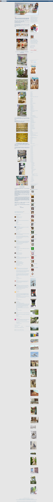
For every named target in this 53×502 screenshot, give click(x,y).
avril (32, 177)
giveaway (31, 105)
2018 (31, 154)
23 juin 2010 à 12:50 (19, 238)
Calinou (31, 98)
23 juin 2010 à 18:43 (19, 278)
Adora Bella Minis (33, 250)
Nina (30, 123)
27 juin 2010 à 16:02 (19, 323)
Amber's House (32, 210)
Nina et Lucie (31, 126)
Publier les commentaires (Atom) (20, 327)
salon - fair (21, 212)
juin (32, 168)
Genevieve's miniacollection (26, 3)
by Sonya (17, 219)
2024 (31, 148)
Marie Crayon (31, 118)
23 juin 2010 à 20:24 (19, 282)
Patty (16, 284)
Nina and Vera (31, 125)
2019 (31, 153)
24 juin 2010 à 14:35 (19, 316)
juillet (32, 167)
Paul (30, 130)
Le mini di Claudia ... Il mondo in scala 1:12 (34, 268)
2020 (31, 152)
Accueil (22, 326)
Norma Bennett (17, 232)
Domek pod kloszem (33, 259)
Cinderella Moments (33, 185)
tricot (31, 140)
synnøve (17, 301)
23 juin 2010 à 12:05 (19, 224)
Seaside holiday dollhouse (33, 137)
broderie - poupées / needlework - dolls (34, 96)
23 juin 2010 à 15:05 (19, 250)
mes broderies (31, 120)
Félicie (31, 102)
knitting (31, 109)
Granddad (31, 107)
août (32, 166)
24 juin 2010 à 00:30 (19, 310)
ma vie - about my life (32, 116)
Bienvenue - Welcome (34, 169)
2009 (31, 181)
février (32, 179)
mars (32, 178)
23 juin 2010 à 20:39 (19, 289)
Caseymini (17, 256)
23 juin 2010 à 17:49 (19, 265)
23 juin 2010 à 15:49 (19, 254)
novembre (33, 163)
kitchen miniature (33, 251)
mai (32, 176)
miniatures (18, 212)
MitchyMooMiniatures (33, 214)
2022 (31, 150)
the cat (31, 139)
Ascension (17, 260)
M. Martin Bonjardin (32, 115)
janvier (32, 180)
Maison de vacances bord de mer (33, 117)
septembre (33, 165)
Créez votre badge (32, 47)
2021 (31, 151)
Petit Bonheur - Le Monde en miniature (34, 234)
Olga (30, 129)
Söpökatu (32, 226)
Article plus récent (16, 326)
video (31, 142)
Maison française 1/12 (33, 222)
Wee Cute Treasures (33, 230)
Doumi (31, 101)
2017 (31, 155)
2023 (31, 149)
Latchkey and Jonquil (33, 206)
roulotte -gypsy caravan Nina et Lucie (34, 135)
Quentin (31, 133)
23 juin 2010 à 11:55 (19, 217)
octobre (32, 164)
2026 (31, 146)
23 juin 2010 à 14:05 (19, 244)
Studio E (32, 218)
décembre (33, 162)
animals (31, 93)
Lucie (31, 114)
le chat (31, 112)
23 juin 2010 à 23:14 (19, 299)
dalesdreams (17, 318)
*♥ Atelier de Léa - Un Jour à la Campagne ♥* (34, 189)
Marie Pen (31, 119)
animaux (31, 94)
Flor (16, 311)
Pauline (31, 131)
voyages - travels (32, 143)
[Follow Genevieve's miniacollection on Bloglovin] (33, 62)
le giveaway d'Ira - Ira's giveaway (35, 175)
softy (30, 138)
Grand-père (31, 106)
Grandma (31, 108)
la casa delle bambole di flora (34, 263)
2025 (31, 147)
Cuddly (31, 100)
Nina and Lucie (31, 124)
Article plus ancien (27, 326)
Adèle (31, 92)
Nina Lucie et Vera (32, 128)
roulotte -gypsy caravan (32, 134)
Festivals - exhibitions (32, 103)
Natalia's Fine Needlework (34, 255)
